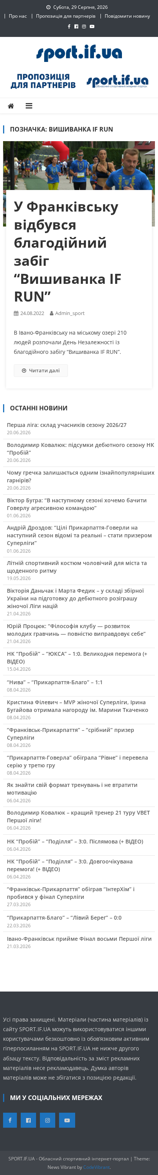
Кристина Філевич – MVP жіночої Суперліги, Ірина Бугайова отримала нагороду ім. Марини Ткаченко (77, 705)
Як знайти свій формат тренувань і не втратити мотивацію (72, 788)
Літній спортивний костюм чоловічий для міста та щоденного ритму (77, 566)
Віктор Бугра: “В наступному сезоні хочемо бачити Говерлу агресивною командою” (77, 504)
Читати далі (44, 370)
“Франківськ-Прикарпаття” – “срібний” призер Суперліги (70, 733)
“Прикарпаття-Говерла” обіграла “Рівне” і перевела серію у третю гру (77, 761)
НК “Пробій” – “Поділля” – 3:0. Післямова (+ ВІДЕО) (75, 841)
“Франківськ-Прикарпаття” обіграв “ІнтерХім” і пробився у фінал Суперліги (71, 892)
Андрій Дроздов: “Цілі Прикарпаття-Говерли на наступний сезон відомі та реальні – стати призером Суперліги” (79, 535)
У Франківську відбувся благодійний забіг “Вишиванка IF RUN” (68, 251)
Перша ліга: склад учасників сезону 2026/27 (67, 424)
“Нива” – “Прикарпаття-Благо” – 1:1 (55, 682)
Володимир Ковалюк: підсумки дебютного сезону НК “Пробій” (80, 448)
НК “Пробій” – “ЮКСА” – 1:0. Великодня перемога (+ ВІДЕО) (77, 657)
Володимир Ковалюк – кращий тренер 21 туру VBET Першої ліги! (78, 816)
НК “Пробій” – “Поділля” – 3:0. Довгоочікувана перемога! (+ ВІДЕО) (70, 865)
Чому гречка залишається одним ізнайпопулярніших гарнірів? (81, 476)
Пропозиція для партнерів (65, 16)
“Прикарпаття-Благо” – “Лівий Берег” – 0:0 (64, 917)
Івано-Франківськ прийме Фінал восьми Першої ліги (79, 938)
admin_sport (70, 313)
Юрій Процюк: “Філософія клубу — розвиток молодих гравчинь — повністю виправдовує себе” (76, 629)
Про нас (18, 16)
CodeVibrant (96, 1167)
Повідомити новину (127, 16)
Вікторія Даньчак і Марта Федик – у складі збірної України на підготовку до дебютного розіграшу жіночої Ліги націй (75, 598)
